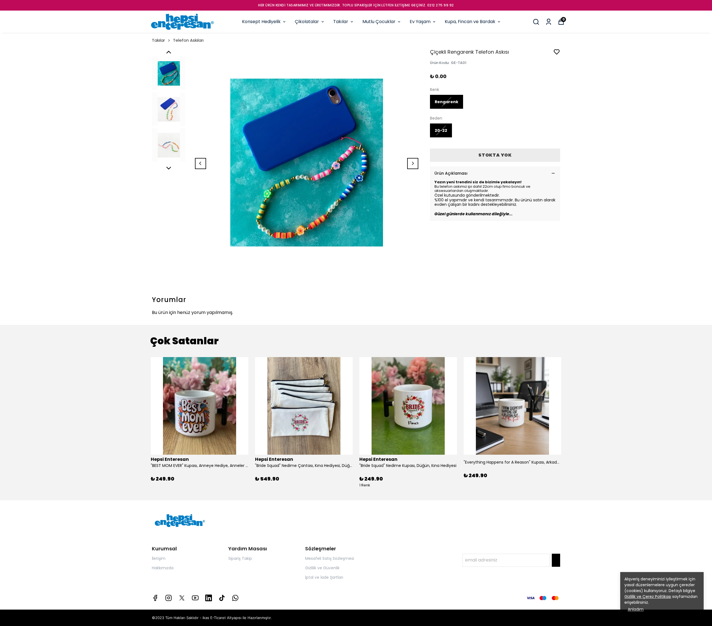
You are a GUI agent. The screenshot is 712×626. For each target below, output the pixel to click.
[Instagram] (168, 598)
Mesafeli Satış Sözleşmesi (329, 558)
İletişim (158, 558)
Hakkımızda (163, 568)
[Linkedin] (208, 598)
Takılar (340, 21)
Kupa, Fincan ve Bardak (470, 21)
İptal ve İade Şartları (324, 577)
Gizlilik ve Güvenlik (322, 568)
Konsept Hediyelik (261, 21)
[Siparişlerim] (548, 21)
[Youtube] (195, 598)
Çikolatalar (307, 21)
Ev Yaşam (420, 21)
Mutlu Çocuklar (378, 21)
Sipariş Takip (240, 558)
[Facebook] (155, 598)
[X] (182, 598)
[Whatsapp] (235, 598)
